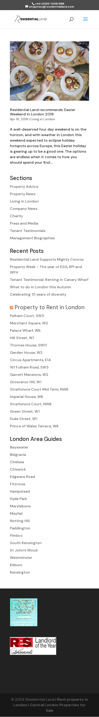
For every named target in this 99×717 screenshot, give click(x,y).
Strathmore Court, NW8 (31, 404)
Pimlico (16, 535)
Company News (23, 208)
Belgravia (18, 454)
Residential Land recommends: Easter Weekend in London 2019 (42, 112)
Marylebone (20, 506)
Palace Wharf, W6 (25, 330)
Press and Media (24, 223)
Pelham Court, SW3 (27, 315)
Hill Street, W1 (22, 337)
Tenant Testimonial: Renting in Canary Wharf (49, 279)
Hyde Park (18, 498)
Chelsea (17, 462)
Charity (16, 216)
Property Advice (24, 186)
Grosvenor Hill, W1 (25, 382)
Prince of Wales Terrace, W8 (34, 426)
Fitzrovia (17, 484)
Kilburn (16, 565)
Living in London (43, 119)
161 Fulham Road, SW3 (29, 367)
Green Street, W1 (25, 411)
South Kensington (26, 542)
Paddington (20, 528)
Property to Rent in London (49, 307)
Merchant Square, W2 (29, 323)
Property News (22, 193)
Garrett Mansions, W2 (29, 374)
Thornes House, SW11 (28, 345)
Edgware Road (22, 476)
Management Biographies (32, 238)
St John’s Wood (24, 550)
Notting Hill (20, 520)
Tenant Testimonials (27, 230)
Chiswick (18, 469)
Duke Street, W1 (23, 418)
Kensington (20, 572)
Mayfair (16, 513)
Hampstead (20, 491)
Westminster (21, 557)
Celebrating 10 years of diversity (38, 294)
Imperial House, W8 (26, 396)
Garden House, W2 (26, 352)
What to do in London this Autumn (40, 287)
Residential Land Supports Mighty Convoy (47, 259)
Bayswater (19, 447)
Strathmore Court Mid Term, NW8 (39, 389)
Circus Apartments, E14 (30, 359)
